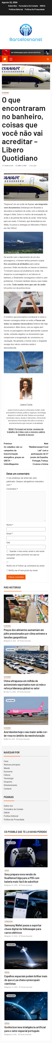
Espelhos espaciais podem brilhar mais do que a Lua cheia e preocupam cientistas (25, 979)
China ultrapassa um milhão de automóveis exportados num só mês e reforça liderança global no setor (25, 684)
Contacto (8, 789)
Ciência (7, 775)
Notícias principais (12, 764)
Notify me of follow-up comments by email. (25, 566)
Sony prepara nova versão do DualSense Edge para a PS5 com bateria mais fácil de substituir (21, 878)
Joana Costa (9, 166)
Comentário (12, 489)
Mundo (7, 768)
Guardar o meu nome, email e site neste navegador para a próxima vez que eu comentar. (25, 554)
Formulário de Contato (28, 6)
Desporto (8, 782)
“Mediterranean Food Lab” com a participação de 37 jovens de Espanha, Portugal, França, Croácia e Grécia (38, 453)
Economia (5, 92)
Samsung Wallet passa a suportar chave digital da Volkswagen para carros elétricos (22, 929)
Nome (9, 525)
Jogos (6, 870)
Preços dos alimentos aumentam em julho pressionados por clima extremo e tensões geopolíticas (25, 633)
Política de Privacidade (35, 9)
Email (9, 533)
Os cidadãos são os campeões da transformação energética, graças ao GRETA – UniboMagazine (14, 453)
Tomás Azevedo (25, 641)
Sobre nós (12, 6)
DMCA (42, 6)
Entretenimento (10, 785)
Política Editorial (16, 9)
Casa (6, 761)
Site (8, 542)
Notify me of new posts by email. (23, 570)
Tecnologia (8, 778)
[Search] (47, 59)
